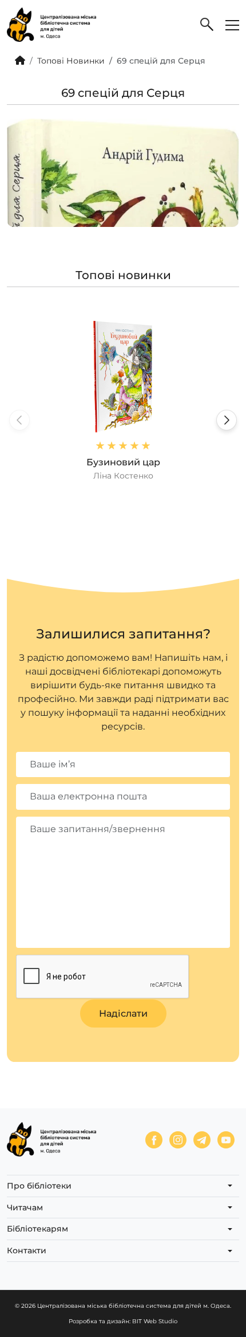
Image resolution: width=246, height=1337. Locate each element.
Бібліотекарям (37, 1229)
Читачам (25, 1207)
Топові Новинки (71, 61)
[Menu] (232, 25)
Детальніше (123, 400)
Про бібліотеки (39, 1186)
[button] (226, 420)
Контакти (26, 1250)
